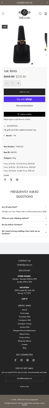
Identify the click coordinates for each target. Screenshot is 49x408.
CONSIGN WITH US (24, 2)
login (11, 119)
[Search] (40, 13)
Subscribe (24, 386)
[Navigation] (3, 13)
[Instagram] (21, 360)
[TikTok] (33, 360)
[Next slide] (47, 3)
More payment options (24, 105)
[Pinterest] (27, 360)
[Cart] (45, 13)
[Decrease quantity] (6, 83)
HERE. (44, 211)
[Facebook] (15, 360)
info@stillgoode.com (24, 264)
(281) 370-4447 (24, 270)
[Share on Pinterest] (17, 180)
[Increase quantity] (18, 83)
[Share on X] (11, 180)
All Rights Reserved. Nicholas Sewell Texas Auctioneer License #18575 (24, 404)
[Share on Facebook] (5, 180)
